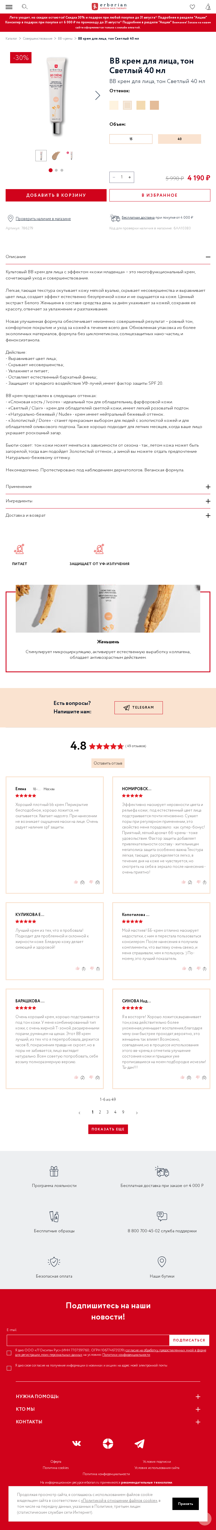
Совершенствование (37, 38)
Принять (185, 1504)
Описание (16, 257)
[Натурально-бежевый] (141, 105)
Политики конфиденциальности (126, 1354)
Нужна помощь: (37, 1397)
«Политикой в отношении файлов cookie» (119, 1501)
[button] (98, 95)
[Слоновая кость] (114, 105)
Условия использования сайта (156, 1468)
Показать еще (108, 1129)
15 (131, 139)
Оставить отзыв (108, 763)
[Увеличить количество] (129, 177)
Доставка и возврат (26, 515)
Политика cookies (56, 1468)
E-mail (12, 1330)
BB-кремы (65, 38)
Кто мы (25, 1409)
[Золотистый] (154, 105)
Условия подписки (157, 1461)
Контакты (29, 1422)
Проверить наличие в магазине (43, 219)
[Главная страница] (108, 6)
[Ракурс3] (71, 155)
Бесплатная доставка (138, 217)
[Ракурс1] (41, 155)
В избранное (160, 195)
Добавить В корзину (56, 195)
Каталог (11, 38)
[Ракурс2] (56, 155)
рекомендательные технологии (146, 1482)
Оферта (55, 1461)
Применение (19, 486)
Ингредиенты (19, 501)
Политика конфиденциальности (106, 1474)
